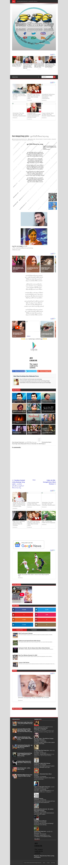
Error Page (53, 832)
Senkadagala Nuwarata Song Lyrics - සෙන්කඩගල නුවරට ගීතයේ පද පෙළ (24, 724)
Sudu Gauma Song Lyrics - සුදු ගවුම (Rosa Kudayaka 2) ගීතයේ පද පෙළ (24, 716)
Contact (48, 832)
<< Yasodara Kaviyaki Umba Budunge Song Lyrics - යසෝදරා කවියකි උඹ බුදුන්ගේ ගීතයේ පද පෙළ (18, 469)
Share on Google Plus (45, 356)
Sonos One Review (38, 768)
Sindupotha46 (54, 126)
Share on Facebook (19, 356)
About (44, 832)
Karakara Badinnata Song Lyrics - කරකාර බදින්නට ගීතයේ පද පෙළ (24, 708)
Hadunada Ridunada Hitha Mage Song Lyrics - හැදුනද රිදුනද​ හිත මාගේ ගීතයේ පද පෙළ (24, 700)
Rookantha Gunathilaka (47, 126)
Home (34, 465)
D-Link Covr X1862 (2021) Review (42, 733)
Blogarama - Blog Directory (40, 825)
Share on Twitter (32, 356)
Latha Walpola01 (40, 126)
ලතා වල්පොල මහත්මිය (25, 127)
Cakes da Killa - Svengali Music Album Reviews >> (49, 467)
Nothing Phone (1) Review (40, 790)
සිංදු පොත (31, 127)
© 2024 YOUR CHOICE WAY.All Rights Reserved (32, 832)
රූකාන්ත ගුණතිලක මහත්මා (16, 127)
